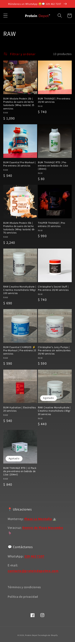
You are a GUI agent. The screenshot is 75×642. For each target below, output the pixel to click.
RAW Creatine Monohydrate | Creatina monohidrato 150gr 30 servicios (54, 411)
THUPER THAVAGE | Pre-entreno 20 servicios (52, 224)
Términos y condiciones (24, 587)
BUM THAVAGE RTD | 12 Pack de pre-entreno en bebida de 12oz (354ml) (19, 471)
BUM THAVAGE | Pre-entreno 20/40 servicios (54, 100)
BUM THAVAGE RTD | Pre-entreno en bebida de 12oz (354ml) (53, 165)
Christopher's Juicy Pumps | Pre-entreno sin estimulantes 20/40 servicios (54, 350)
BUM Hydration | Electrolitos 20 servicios (19, 409)
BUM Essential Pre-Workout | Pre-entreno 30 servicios (19, 164)
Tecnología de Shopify (48, 635)
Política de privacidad (23, 597)
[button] (5, 16)
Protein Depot (31, 635)
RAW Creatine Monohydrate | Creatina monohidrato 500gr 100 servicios (19, 290)
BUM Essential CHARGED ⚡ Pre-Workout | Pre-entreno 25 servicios (19, 350)
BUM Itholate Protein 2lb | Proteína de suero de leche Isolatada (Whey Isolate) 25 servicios (18, 103)
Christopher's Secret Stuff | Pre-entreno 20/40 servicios (53, 288)
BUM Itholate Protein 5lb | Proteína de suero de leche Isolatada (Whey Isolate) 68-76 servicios (19, 227)
